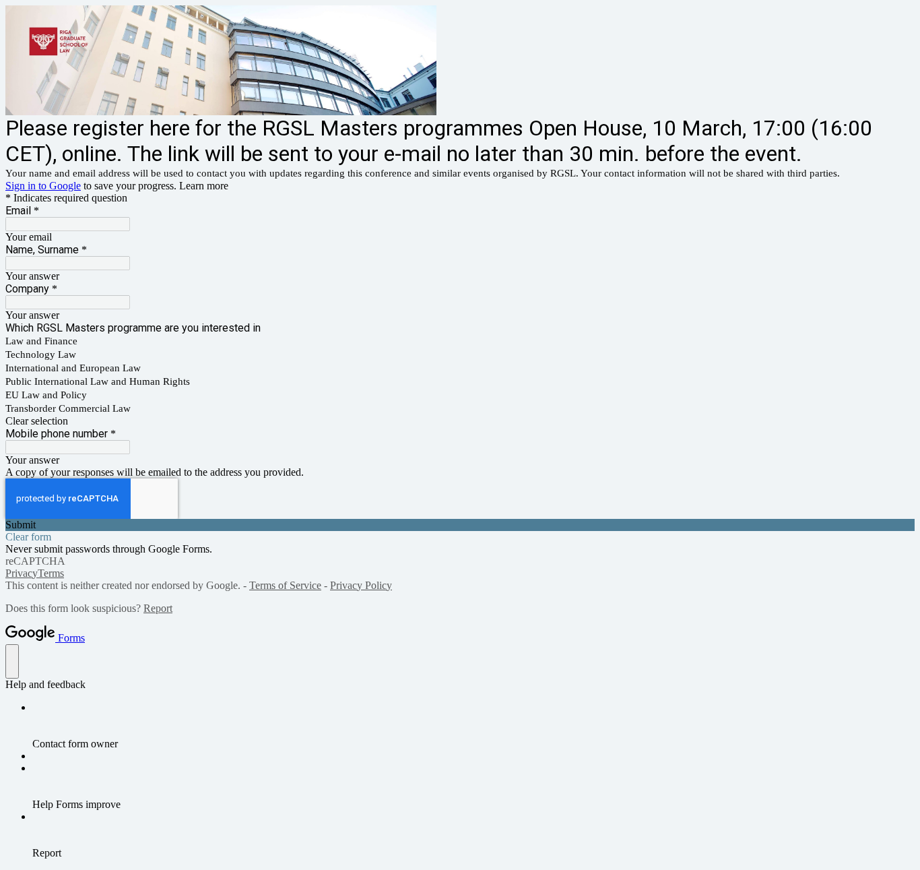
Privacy (21, 573)
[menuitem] (473, 726)
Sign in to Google (43, 185)
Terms (51, 573)
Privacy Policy (361, 585)
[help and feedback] (12, 661)
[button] (460, 421)
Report (157, 608)
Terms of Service (285, 585)
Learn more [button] (203, 185)
